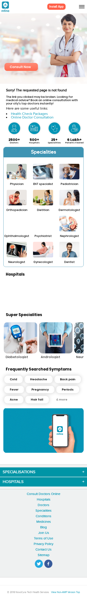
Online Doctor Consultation (32, 117)
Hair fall (37, 399)
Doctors (43, 505)
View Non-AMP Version (63, 592)
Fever (14, 389)
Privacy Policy (43, 544)
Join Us (43, 533)
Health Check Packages (29, 114)
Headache (38, 379)
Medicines (43, 522)
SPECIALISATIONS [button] (19, 472)
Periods (68, 389)
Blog (43, 527)
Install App (56, 6)
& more (61, 399)
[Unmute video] (43, 430)
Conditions (43, 516)
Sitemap (44, 555)
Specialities (43, 511)
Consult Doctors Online (43, 494)
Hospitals (43, 499)
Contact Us (43, 549)
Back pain (67, 379)
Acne (14, 399)
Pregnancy (40, 389)
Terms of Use (43, 538)
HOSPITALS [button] (13, 481)
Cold (13, 379)
